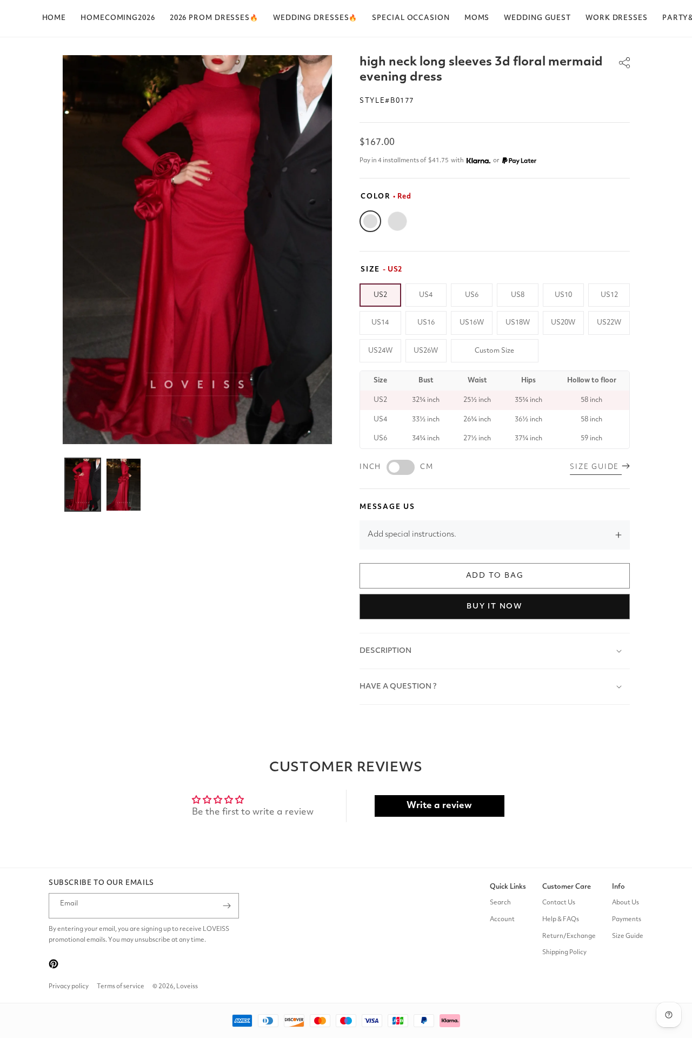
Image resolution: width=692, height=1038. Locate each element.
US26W (426, 350)
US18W (517, 322)
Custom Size (494, 350)
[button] (214, 18)
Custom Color (397, 221)
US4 (425, 295)
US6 (471, 295)
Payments (626, 919)
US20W (563, 322)
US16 (426, 322)
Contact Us (558, 903)
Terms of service (120, 986)
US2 (380, 295)
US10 (563, 295)
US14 (380, 322)
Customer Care (566, 886)
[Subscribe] (226, 905)
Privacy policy (69, 986)
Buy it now (495, 606)
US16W (472, 322)
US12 (609, 295)
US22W (609, 322)
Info (618, 886)
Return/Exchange (569, 936)
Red (370, 221)
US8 (517, 295)
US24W (380, 350)
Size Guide (627, 936)
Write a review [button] (439, 805)
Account (502, 919)
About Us (625, 903)
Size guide (596, 467)
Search (500, 903)
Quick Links (508, 886)
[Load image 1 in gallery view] (83, 484)
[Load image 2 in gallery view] (124, 484)
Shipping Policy (564, 953)
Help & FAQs (560, 919)
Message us (387, 507)
